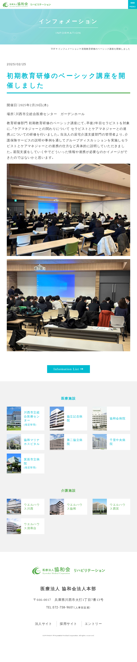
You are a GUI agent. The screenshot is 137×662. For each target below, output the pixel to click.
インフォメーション (68, 49)
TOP (53, 49)
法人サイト (43, 624)
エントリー (93, 624)
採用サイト (68, 624)
